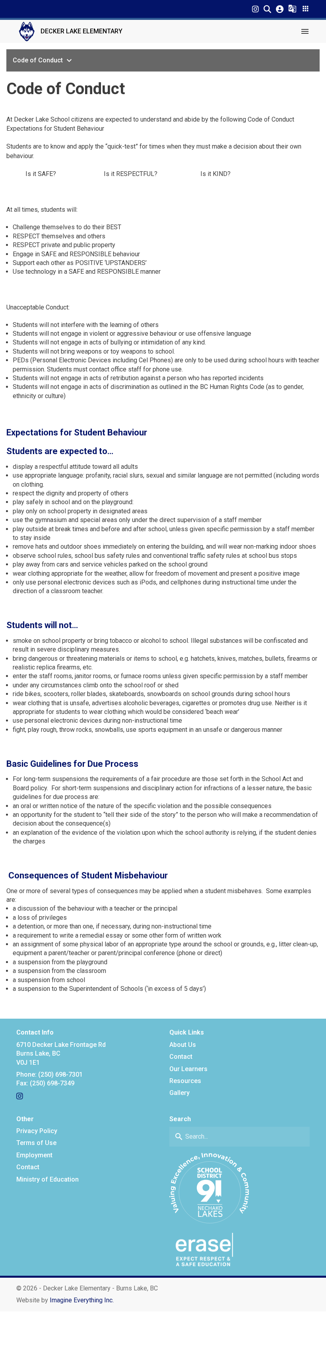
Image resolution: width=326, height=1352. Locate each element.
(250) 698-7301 (60, 1074)
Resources (185, 1081)
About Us (182, 1044)
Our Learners (188, 1069)
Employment (34, 1155)
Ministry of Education (47, 1179)
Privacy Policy (36, 1131)
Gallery (179, 1093)
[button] (267, 9)
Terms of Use (36, 1143)
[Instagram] (255, 9)
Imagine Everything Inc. (82, 1300)
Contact (180, 1056)
